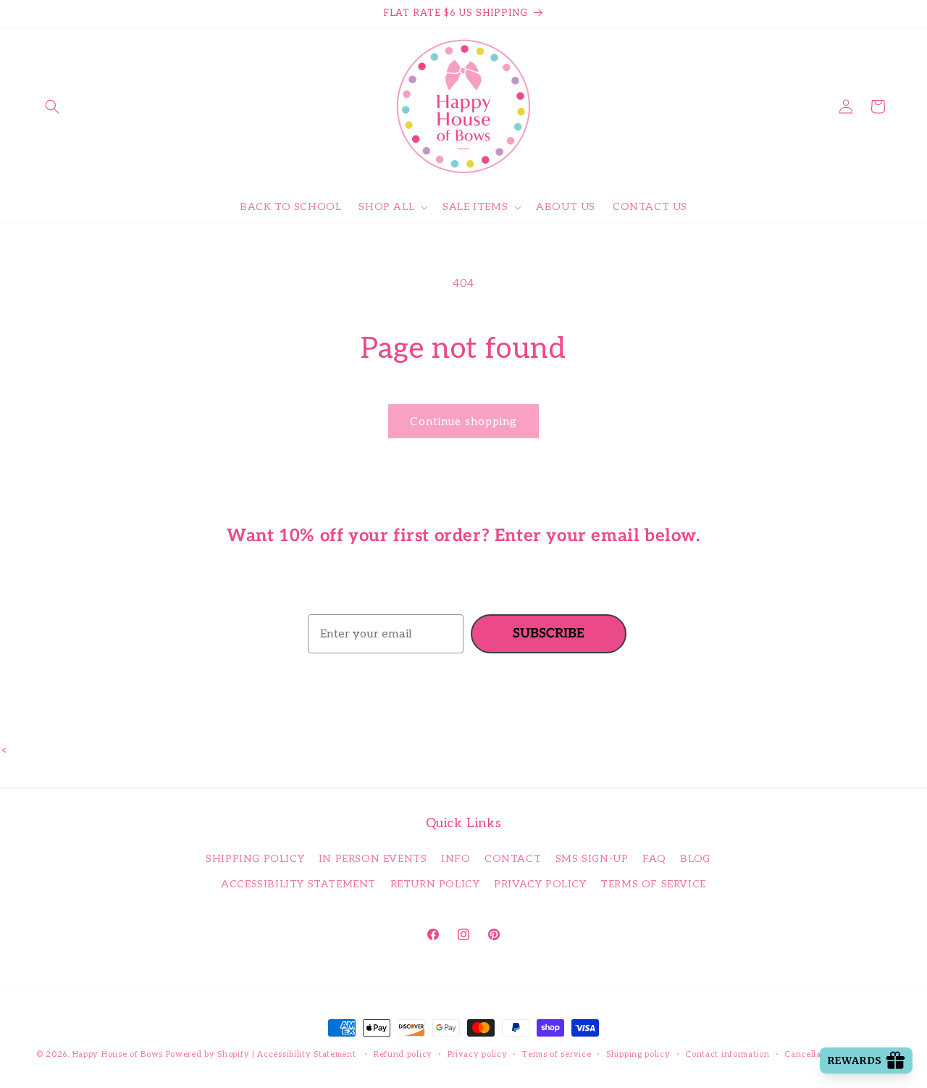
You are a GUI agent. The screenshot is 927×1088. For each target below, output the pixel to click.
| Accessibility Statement (305, 1054)
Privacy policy (478, 1053)
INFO (455, 859)
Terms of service (556, 1053)
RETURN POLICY (435, 884)
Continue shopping (463, 421)
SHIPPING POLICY (255, 859)
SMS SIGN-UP (592, 859)
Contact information (727, 1053)
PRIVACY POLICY (540, 884)
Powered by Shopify (208, 1054)
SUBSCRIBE (548, 633)
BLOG (695, 859)
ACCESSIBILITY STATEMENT (298, 884)
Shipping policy (638, 1053)
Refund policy (403, 1053)
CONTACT (513, 859)
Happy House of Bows (117, 1054)
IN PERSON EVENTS (373, 859)
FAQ (654, 859)
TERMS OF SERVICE (653, 884)
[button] (52, 106)
